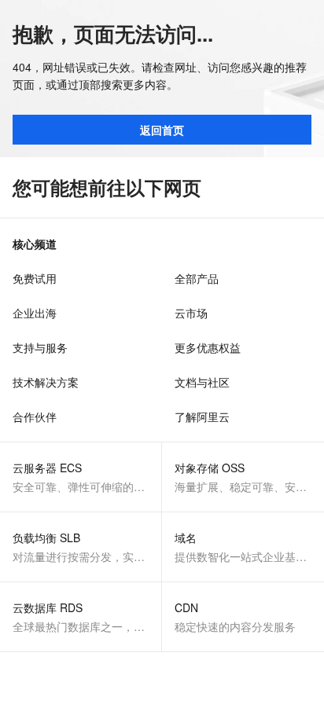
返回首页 (162, 130)
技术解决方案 (46, 382)
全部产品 (197, 278)
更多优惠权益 (208, 347)
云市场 (191, 313)
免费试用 (35, 278)
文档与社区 (202, 382)
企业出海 (35, 313)
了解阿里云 (202, 416)
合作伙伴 (35, 416)
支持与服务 (40, 347)
